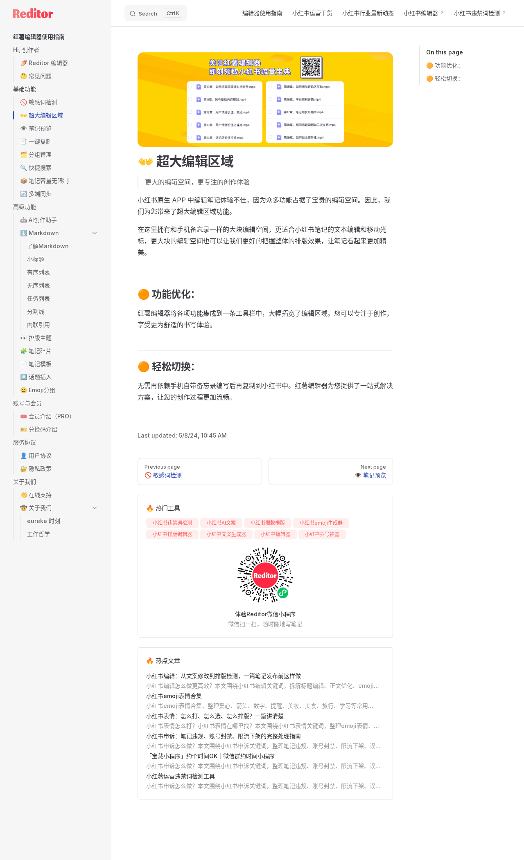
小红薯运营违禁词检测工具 (180, 775)
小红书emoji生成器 (321, 523)
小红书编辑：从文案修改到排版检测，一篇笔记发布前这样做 (223, 675)
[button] (55, 36)
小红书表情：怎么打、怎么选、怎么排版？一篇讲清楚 (215, 715)
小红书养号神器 (322, 534)
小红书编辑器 (275, 534)
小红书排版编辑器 (172, 534)
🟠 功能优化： (444, 65)
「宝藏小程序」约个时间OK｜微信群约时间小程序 (210, 755)
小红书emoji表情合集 (174, 695)
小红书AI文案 (221, 523)
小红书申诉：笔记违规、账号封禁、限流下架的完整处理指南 (223, 735)
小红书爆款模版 (268, 523)
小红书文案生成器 (226, 534)
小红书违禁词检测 (172, 523)
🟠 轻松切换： (444, 78)
